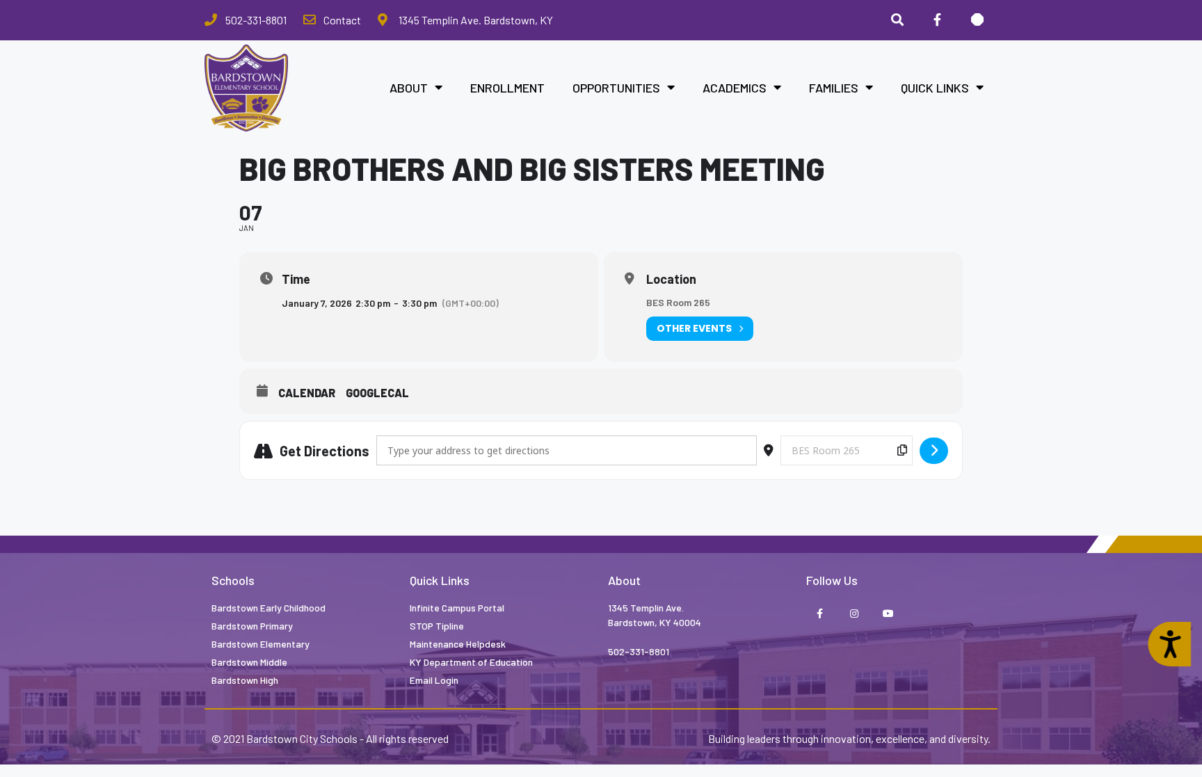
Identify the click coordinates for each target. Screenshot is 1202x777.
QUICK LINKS (935, 87)
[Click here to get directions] (934, 451)
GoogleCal (377, 392)
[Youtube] (888, 613)
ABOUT (409, 87)
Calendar (306, 392)
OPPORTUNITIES (616, 87)
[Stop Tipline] (977, 20)
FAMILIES (833, 87)
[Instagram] (853, 613)
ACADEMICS (735, 87)
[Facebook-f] (819, 613)
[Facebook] (937, 20)
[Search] (897, 20)
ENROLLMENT (507, 87)
